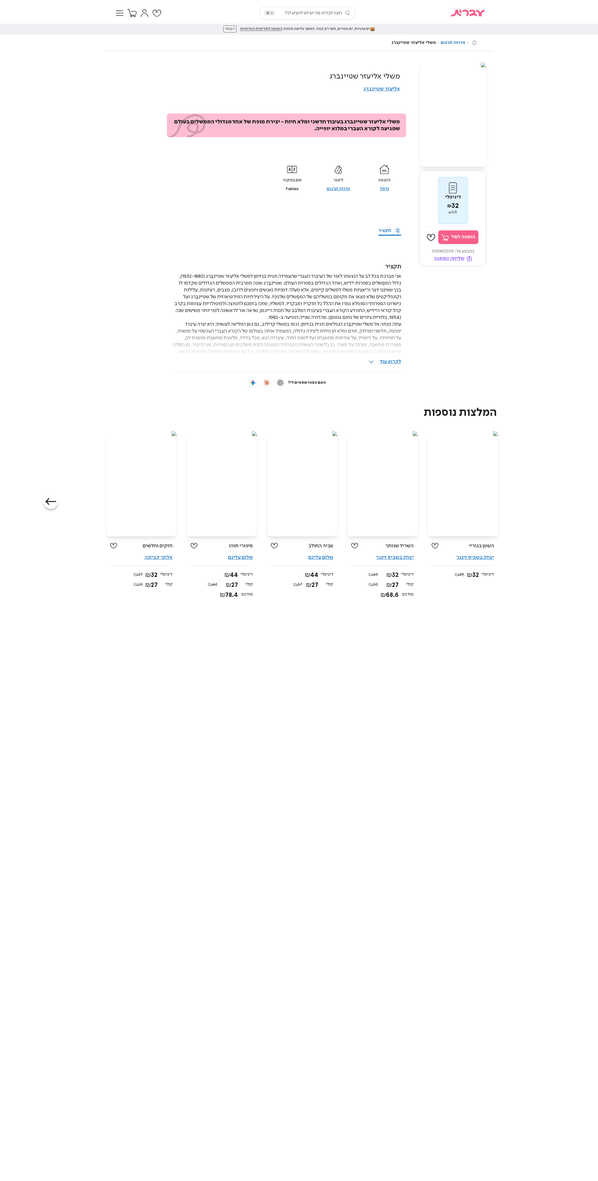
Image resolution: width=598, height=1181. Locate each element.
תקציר (384, 230)
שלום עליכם (320, 557)
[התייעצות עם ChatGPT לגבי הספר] (280, 382)
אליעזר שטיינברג (381, 89)
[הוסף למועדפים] (431, 237)
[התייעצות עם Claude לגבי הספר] (266, 382)
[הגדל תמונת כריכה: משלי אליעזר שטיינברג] (453, 114)
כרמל (384, 188)
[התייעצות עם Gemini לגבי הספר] (253, 382)
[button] (120, 13)
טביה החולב (320, 546)
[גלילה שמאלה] (51, 502)
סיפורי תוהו (241, 546)
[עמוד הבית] (474, 42)
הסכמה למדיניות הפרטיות (261, 29)
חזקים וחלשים (158, 546)
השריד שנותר (399, 546)
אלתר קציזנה (159, 557)
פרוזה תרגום (453, 42)
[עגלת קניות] (132, 13)
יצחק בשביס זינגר (475, 557)
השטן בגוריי (481, 546)
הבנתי (230, 29)
